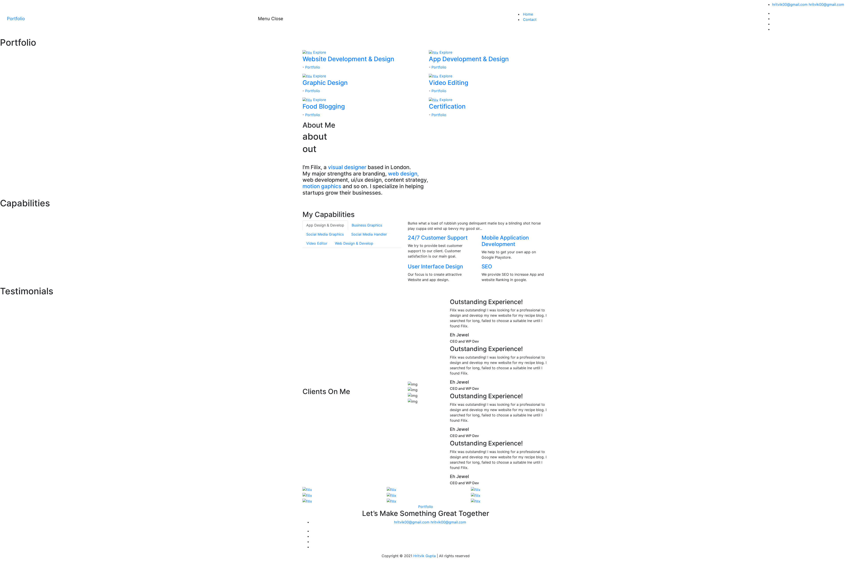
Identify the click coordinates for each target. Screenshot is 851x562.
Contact (529, 19)
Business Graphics (367, 225)
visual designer (347, 167)
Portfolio (312, 67)
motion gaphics (322, 186)
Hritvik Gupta (424, 556)
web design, (403, 173)
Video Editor (316, 243)
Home (527, 14)
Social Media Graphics (325, 234)
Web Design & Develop (354, 243)
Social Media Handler (369, 234)
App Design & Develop (325, 225)
